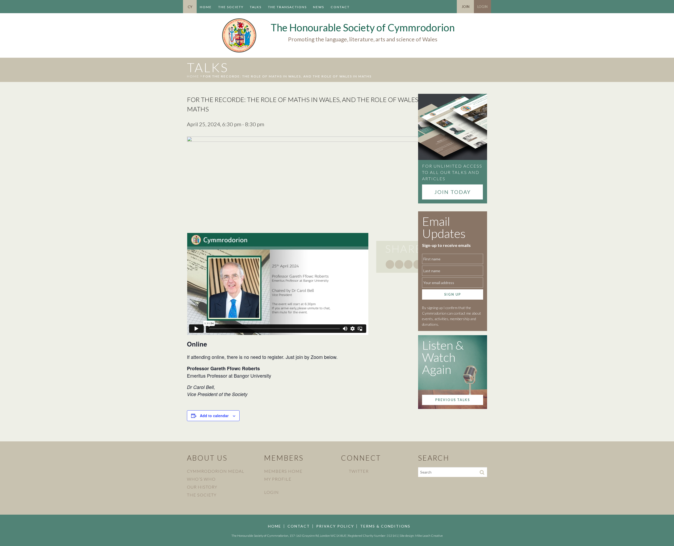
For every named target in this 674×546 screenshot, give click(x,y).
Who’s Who (201, 478)
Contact (340, 7)
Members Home (283, 471)
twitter (359, 471)
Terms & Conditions (385, 526)
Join (465, 6)
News (318, 7)
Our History (202, 486)
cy (190, 7)
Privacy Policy (335, 526)
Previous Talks (452, 400)
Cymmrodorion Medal (215, 471)
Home (206, 7)
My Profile (277, 478)
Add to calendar (214, 415)
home (193, 76)
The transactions (287, 7)
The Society (231, 7)
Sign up (452, 294)
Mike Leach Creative (429, 536)
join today (452, 192)
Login (482, 6)
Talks (255, 7)
